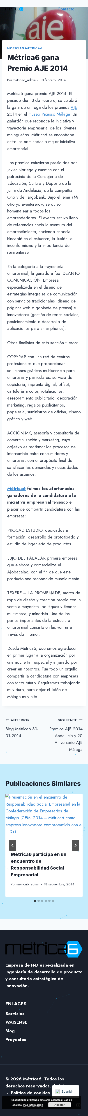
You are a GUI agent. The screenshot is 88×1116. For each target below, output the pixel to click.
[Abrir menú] (43, 8)
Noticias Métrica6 (24, 48)
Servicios (14, 1014)
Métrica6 (16, 488)
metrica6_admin (24, 80)
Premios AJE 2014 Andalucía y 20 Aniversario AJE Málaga (66, 735)
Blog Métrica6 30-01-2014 (22, 728)
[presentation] (44, 820)
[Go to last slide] (12, 845)
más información (33, 1104)
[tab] (35, 901)
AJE (74, 107)
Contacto (66, 9)
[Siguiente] (75, 845)
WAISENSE (16, 1022)
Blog (10, 1031)
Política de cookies (30, 1093)
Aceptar (59, 1105)
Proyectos (15, 1039)
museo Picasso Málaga (49, 114)
